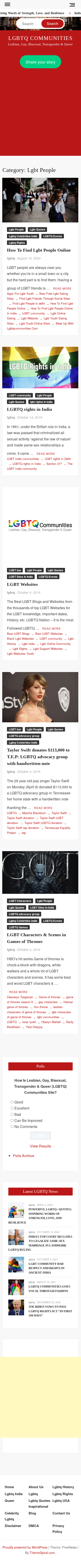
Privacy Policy (58, 1528)
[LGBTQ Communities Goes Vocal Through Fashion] (16, 1286)
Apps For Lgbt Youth (20, 293)
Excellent (21, 1108)
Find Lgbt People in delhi (29, 303)
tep (24, 833)
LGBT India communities (23, 459)
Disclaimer (13, 1525)
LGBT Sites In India (21, 577)
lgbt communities (48, 1017)
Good (18, 1102)
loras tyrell (29, 1022)
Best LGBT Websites (49, 633)
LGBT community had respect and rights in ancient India (46, 1268)
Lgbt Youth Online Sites (34, 323)
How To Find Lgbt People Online (39, 250)
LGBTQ (12, 813)
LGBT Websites (22, 584)
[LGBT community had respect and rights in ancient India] (16, 1264)
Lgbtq (33, 1493)
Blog (32, 1513)
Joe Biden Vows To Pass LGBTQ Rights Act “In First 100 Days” (50, 1311)
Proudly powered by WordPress (24, 1547)
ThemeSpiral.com (42, 1552)
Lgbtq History (63, 1486)
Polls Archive (23, 1155)
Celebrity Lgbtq (12, 1516)
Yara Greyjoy (34, 1027)
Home (9, 1486)
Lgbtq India (13, 1493)
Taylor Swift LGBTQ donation (43, 823)
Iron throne (41, 1007)
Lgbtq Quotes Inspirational (39, 1503)
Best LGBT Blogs (18, 633)
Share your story (40, 62)
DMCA (34, 1525)
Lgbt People (16, 229)
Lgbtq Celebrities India (23, 236)
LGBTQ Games (18, 927)
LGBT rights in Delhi (58, 459)
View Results (40, 1146)
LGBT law (15, 570)
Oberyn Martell (51, 1022)
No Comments (25, 1126)
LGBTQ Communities (40, 38)
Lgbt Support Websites (48, 648)
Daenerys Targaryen (20, 997)
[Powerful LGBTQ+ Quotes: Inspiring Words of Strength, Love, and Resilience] (16, 1209)
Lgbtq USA (61, 1500)
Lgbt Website (29, 318)
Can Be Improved (28, 1120)
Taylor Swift (59, 813)
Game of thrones (50, 997)
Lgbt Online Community (55, 644)
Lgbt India (28, 644)
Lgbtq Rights (17, 243)
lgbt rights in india (41, 402)
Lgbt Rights (20, 648)
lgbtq (11, 258)
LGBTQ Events (52, 236)
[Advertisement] (40, 110)
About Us (36, 1486)
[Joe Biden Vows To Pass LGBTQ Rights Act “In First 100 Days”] (16, 1307)
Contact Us (61, 1513)
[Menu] (6, 4)
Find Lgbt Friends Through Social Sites (44, 298)
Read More (62, 288)
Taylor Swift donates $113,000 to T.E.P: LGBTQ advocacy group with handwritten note (38, 756)
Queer (9, 1500)
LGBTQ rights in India (29, 409)
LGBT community (33, 313)
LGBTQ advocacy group (24, 736)
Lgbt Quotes (37, 229)
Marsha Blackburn (34, 813)
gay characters (48, 1002)
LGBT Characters (20, 901)
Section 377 (54, 463)
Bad (17, 1114)
